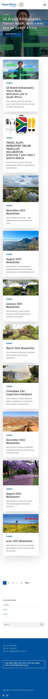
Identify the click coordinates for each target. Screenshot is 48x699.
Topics (5, 609)
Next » (27, 583)
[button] (45, 5)
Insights (9, 83)
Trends (5, 614)
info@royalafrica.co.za (17, 651)
